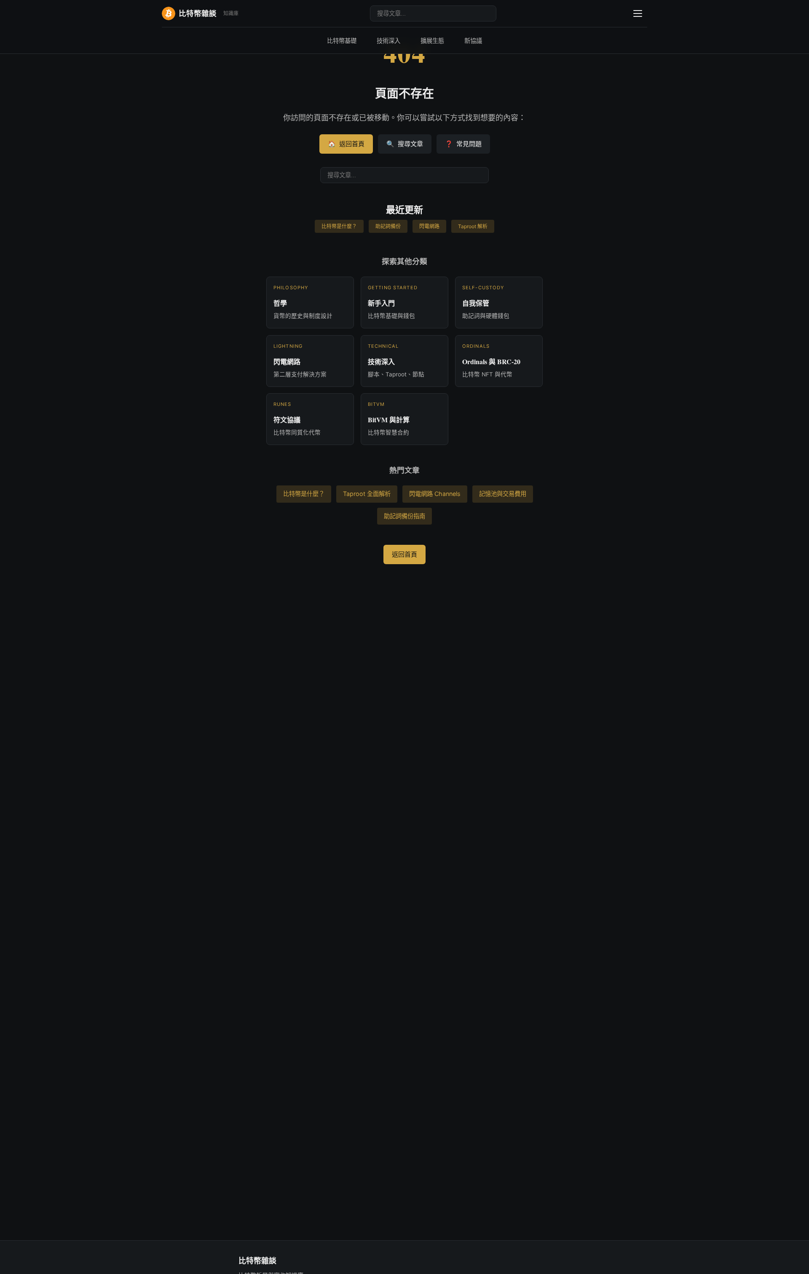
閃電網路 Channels (435, 493)
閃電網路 (429, 226)
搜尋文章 (404, 144)
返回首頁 (346, 144)
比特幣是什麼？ (339, 226)
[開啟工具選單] (637, 13)
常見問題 (463, 144)
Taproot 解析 (473, 226)
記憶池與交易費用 (502, 493)
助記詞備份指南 (404, 516)
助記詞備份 (388, 226)
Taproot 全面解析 (367, 493)
